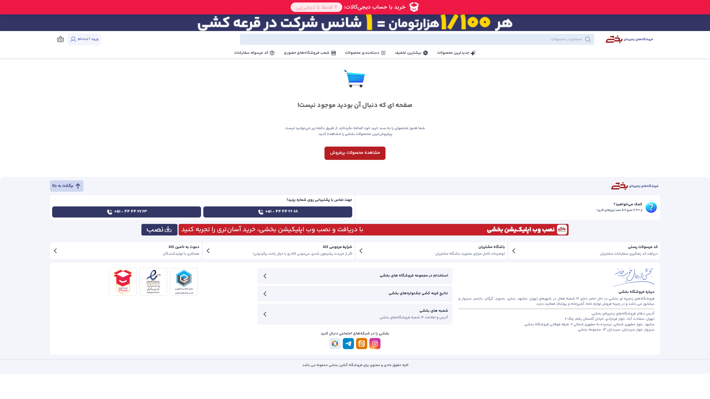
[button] (352, 39)
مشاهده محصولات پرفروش (355, 152)
